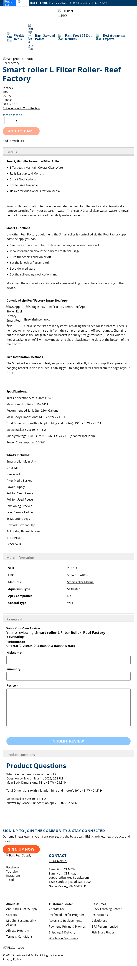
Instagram (13, 876)
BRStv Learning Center (107, 909)
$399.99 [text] (17, 115)
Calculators (99, 921)
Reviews (14, 619)
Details (11, 152)
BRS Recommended (105, 926)
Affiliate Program (17, 931)
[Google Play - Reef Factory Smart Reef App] (56, 307)
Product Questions (20, 755)
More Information (20, 557)
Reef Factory (11, 63)
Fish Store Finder (103, 932)
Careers (11, 915)
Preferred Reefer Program (66, 915)
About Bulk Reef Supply (21, 909)
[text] (68, 104)
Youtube (12, 871)
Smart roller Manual (80, 582)
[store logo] (68, 13)
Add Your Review (28, 108)
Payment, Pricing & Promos (67, 926)
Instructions (100, 915)
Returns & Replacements (65, 921)
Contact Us (56, 909)
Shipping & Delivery (62, 932)
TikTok (10, 880)
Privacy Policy (12, 959)
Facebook (12, 867)
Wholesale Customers (63, 938)
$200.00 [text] (8, 115)
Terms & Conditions (19, 936)
